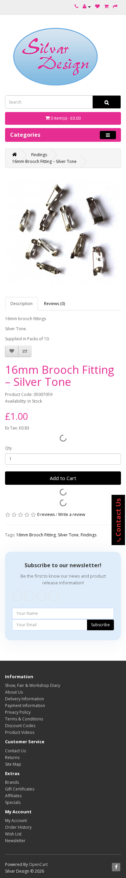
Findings (39, 155)
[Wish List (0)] (97, 6)
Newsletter (15, 840)
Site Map (13, 764)
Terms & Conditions (24, 719)
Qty (8, 448)
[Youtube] (41, 596)
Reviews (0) (54, 303)
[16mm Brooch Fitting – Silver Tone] (63, 232)
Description (21, 303)
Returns (12, 757)
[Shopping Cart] (106, 6)
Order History (18, 827)
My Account (16, 820)
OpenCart (38, 864)
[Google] (29, 596)
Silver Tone (68, 535)
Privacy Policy (18, 712)
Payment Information (25, 705)
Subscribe (100, 625)
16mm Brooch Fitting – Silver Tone (44, 161)
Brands (12, 782)
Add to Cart (63, 478)
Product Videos (19, 732)
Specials (12, 802)
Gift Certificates (19, 789)
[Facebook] (17, 596)
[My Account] (87, 6)
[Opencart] (53, 596)
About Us (14, 692)
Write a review (71, 514)
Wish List (13, 834)
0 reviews (46, 514)
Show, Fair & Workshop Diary (32, 685)
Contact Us (15, 751)
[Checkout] (115, 6)
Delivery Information (24, 699)
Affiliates (13, 796)
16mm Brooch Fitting (36, 535)
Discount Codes (20, 725)
